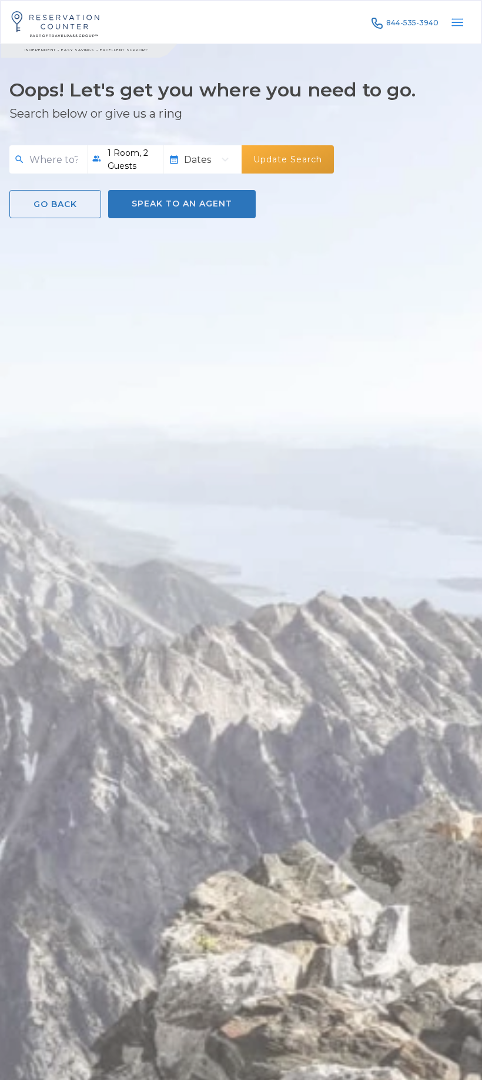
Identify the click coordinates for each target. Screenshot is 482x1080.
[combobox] (53, 159)
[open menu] (457, 22)
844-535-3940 (412, 22)
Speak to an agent (182, 203)
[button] (126, 159)
